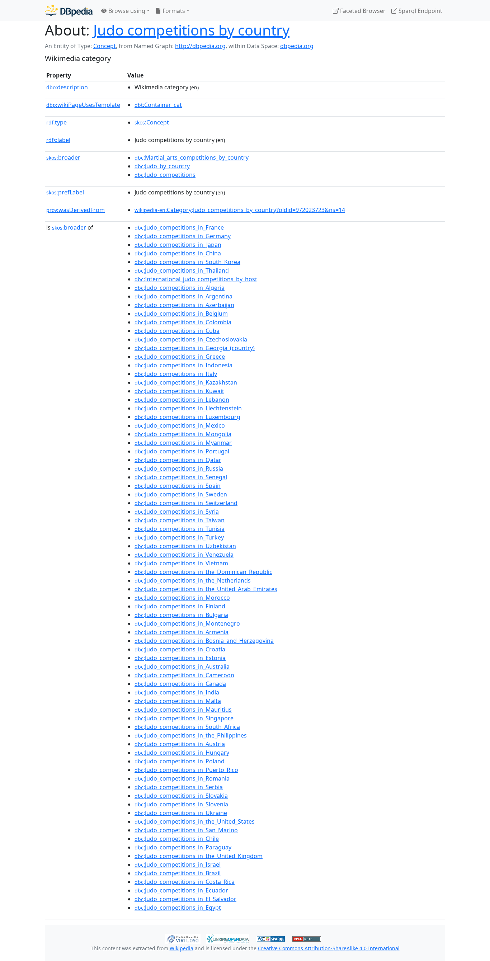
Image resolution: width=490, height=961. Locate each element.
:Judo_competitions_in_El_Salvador (185, 899)
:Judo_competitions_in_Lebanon (182, 400)
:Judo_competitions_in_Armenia (181, 632)
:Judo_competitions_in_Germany (183, 236)
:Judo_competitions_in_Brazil (178, 873)
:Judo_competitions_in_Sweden (181, 494)
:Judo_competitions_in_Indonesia (183, 365)
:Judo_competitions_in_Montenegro (187, 623)
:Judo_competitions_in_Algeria (180, 288)
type (56, 122)
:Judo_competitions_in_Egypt (178, 907)
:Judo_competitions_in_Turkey (179, 537)
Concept (104, 46)
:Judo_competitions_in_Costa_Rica (185, 882)
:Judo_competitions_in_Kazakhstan (186, 382)
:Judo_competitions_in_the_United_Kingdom (199, 856)
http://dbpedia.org (200, 46)
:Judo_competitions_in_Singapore (184, 718)
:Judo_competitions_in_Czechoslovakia (191, 339)
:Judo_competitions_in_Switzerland (186, 503)
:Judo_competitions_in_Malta (178, 701)
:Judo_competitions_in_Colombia (183, 322)
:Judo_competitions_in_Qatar (178, 460)
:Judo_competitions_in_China (178, 253)
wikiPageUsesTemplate (83, 105)
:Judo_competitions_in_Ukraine (181, 813)
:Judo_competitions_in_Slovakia (181, 796)
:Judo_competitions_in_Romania (182, 778)
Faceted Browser (362, 11)
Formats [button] (173, 11)
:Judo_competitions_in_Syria (177, 511)
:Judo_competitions (165, 175)
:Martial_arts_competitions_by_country (192, 157)
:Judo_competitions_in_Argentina (183, 296)
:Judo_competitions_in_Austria (180, 744)
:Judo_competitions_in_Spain (178, 486)
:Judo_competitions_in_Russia (179, 468)
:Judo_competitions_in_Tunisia (180, 529)
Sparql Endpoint (419, 11)
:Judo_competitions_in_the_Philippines (191, 735)
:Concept (152, 122)
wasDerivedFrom (75, 210)
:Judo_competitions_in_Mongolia (183, 434)
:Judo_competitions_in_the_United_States (195, 821)
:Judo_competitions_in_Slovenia (181, 804)
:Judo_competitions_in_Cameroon (184, 675)
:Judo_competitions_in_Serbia (179, 787)
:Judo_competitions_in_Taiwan (180, 520)
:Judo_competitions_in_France (179, 227)
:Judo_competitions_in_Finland (180, 606)
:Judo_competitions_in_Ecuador (181, 890)
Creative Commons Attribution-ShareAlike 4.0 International (329, 948)
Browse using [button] (126, 11)
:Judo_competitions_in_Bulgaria (181, 615)
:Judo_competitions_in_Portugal (182, 451)
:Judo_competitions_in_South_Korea (187, 262)
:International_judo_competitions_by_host (196, 279)
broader (63, 157)
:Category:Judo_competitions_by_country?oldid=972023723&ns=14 (240, 210)
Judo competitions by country (191, 30)
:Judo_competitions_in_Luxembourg (187, 417)
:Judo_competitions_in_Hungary (182, 753)
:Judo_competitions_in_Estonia (180, 658)
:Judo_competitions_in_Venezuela (184, 555)
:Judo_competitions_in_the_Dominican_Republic (203, 572)
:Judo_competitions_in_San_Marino (186, 830)
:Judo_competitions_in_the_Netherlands (193, 580)
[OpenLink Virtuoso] (183, 938)
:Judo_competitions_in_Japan (178, 245)
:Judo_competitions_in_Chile (177, 839)
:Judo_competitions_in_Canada (180, 684)
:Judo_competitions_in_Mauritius (183, 709)
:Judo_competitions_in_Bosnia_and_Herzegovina (204, 641)
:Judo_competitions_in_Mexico (180, 425)
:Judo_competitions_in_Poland (180, 761)
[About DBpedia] (69, 10)
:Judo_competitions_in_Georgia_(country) (195, 348)
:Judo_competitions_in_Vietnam (181, 563)
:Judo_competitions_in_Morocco (182, 598)
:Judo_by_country (162, 166)
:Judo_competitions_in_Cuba (177, 331)
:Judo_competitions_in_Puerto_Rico (186, 770)
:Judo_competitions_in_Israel (178, 864)
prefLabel (65, 192)
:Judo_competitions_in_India (177, 692)
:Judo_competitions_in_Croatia (180, 649)
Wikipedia (181, 948)
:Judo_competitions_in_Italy (176, 374)
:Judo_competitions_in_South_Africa (187, 727)
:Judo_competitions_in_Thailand (182, 270)
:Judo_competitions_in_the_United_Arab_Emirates (206, 589)
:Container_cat (158, 105)
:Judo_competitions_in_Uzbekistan (185, 546)
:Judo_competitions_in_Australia (182, 666)
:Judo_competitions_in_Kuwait (179, 391)
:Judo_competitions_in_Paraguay (183, 847)
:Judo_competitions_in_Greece (180, 357)
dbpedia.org (297, 46)
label (58, 140)
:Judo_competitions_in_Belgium (181, 313)
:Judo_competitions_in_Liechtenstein (188, 408)
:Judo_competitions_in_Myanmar (183, 443)
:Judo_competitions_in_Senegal (181, 477)
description (67, 87)
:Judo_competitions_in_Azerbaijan (184, 305)
